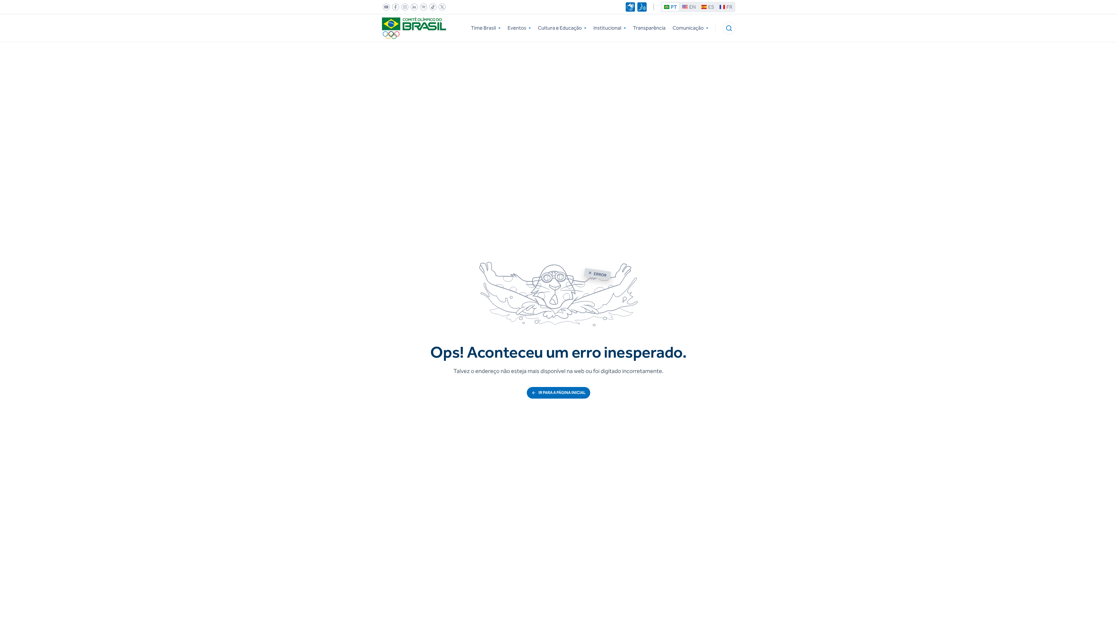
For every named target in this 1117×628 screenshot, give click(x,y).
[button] (729, 28)
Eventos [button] (517, 28)
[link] (385, 6)
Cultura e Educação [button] (560, 28)
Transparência (649, 28)
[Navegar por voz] (642, 7)
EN (692, 7)
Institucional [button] (607, 28)
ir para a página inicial (562, 392)
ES (711, 7)
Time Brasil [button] (483, 28)
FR (729, 7)
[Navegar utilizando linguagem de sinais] (630, 7)
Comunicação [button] (688, 28)
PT (674, 7)
